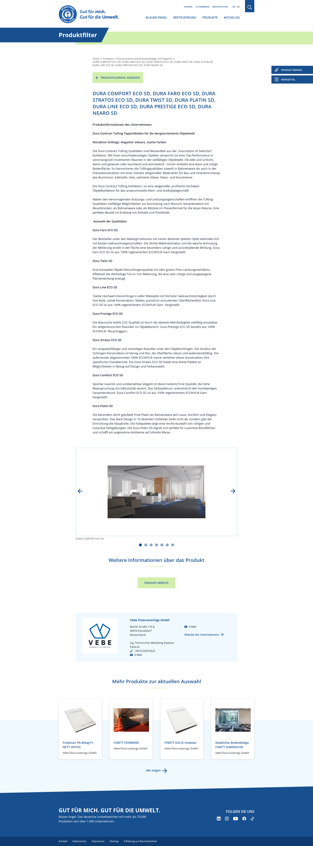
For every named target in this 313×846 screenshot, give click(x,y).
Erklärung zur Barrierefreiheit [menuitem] (140, 841)
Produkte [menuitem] (210, 17)
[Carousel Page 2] (145, 544)
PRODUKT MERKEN (291, 69)
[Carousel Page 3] (151, 544)
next (230, 491)
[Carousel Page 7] (172, 544)
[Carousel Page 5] (161, 544)
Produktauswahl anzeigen (120, 77)
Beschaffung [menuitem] (220, 6)
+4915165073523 (144, 651)
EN (238, 6)
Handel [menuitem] (188, 6)
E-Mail (138, 655)
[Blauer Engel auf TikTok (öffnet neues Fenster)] (252, 818)
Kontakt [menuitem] (63, 841)
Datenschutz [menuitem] (79, 841)
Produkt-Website (156, 583)
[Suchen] (249, 7)
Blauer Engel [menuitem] (156, 17)
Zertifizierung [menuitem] (184, 17)
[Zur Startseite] (92, 14)
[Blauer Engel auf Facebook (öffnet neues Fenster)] (244, 818)
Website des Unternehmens (201, 634)
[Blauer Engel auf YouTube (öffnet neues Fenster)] (235, 818)
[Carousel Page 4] (156, 544)
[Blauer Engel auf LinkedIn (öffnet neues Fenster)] (219, 818)
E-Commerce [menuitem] (202, 6)
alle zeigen (153, 770)
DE (233, 6)
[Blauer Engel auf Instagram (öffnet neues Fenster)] (227, 818)
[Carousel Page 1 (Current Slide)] (140, 544)
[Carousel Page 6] (167, 544)
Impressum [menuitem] (98, 841)
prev (82, 491)
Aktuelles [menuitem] (232, 17)
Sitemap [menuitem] (114, 841)
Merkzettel (288, 79)
